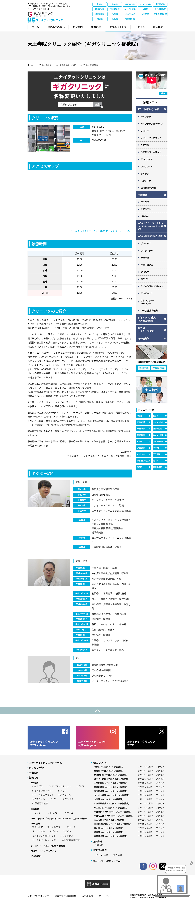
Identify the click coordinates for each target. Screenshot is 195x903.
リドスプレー (147, 209)
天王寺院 (145, 14)
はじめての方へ (37, 767)
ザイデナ (145, 173)
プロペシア (146, 243)
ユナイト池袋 (145, 4)
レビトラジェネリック (151, 138)
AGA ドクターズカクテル (150, 226)
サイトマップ (105, 895)
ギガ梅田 (114, 14)
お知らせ (99, 845)
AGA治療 (35, 823)
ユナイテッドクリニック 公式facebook (44, 743)
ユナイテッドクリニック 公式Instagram (92, 743)
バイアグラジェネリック (152, 123)
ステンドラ (146, 180)
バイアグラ (146, 116)
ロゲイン (145, 279)
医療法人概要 (100, 850)
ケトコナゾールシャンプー (45, 840)
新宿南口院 (130, 4)
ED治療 (34, 782)
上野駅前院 (160, 4)
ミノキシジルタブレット (152, 286)
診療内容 (33, 777)
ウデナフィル (147, 166)
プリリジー (146, 202)
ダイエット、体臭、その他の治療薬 (48, 845)
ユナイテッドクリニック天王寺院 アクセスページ (96, 231)
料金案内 (33, 772)
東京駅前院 (114, 9)
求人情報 (117, 855)
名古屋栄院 (99, 14)
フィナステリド (148, 250)
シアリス (145, 145)
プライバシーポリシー (38, 895)
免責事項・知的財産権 (65, 895)
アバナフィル (147, 159)
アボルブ (145, 272)
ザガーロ (145, 257)
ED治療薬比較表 (148, 188)
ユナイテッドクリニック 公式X (141, 743)
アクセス (160, 766)
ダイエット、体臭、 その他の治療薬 (148, 319)
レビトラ (145, 131)
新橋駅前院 (99, 9)
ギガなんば (130, 14)
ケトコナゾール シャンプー (148, 302)
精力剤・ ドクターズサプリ (147, 329)
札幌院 (99, 4)
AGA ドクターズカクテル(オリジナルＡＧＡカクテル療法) (59, 818)
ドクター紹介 (102, 855)
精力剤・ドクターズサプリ (43, 850)
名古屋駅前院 (160, 9)
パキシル (145, 216)
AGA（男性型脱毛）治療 (150, 236)
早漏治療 (142, 195)
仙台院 (115, 4)
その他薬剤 (36, 855)
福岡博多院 (130, 19)
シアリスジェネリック (151, 152)
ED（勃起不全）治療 (148, 109)
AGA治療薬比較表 (149, 310)
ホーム (30, 65)
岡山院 (99, 19)
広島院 (115, 19)
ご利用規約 (87, 895)
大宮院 (145, 9)
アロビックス (147, 293)
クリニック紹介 (44, 65)
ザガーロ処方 (147, 265)
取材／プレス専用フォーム (106, 861)
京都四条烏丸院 (160, 14)
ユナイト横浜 (129, 9)
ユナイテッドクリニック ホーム (45, 762)
